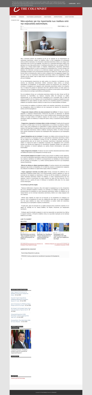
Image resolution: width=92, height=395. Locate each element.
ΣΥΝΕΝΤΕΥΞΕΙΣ (15, 20)
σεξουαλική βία (47, 27)
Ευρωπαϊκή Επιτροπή (25, 27)
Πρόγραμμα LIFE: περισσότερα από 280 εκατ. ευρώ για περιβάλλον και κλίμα (61, 236)
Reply (23, 26)
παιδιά (39, 27)
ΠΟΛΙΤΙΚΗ (13, 16)
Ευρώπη (31, 27)
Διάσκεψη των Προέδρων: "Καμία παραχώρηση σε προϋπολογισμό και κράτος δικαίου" (44, 236)
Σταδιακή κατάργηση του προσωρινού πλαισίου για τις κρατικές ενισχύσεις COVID (57, 244)
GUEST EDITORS (69, 16)
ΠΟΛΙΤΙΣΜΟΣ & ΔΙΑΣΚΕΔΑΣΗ (34, 16)
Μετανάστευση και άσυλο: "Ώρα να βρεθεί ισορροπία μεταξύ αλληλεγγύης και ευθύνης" (28, 236)
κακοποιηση (35, 27)
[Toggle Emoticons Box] (21, 259)
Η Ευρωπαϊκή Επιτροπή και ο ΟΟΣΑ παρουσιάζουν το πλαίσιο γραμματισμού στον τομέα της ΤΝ (20, 316)
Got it (78, 3)
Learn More (72, 3)
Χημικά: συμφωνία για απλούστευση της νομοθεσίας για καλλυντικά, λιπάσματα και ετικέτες (19, 294)
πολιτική (42, 27)
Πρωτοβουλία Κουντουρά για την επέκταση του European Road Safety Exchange (32, 244)
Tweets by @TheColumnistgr (18, 378)
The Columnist (44, 392)
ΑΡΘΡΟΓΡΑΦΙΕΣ (58, 16)
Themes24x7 (54, 392)
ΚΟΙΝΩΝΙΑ (21, 16)
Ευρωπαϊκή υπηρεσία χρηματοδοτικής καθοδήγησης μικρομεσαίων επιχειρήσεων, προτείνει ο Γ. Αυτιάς (19, 299)
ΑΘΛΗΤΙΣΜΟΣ (47, 16)
